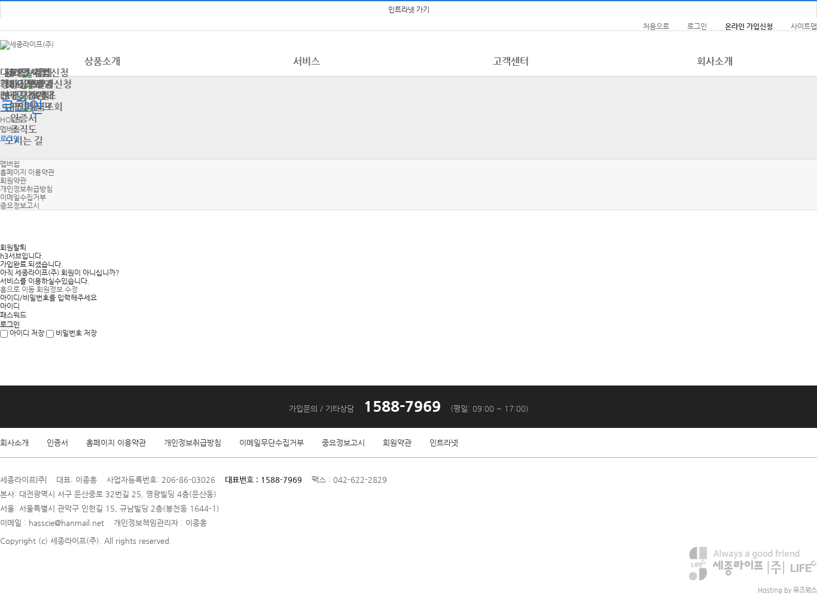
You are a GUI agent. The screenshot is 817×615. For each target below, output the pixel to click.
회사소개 (14, 442)
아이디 (10, 306)
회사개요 (24, 84)
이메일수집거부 (23, 197)
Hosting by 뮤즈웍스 (787, 590)
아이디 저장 (26, 333)
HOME (11, 119)
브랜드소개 (23, 95)
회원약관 (13, 180)
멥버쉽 (10, 129)
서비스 (306, 61)
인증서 (57, 442)
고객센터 (511, 61)
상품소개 (102, 61)
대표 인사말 (23, 72)
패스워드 (13, 315)
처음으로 (656, 26)
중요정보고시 (19, 205)
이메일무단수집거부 (271, 442)
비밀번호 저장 (75, 333)
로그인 (697, 26)
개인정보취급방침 (26, 189)
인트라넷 (443, 442)
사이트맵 (804, 26)
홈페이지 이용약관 (27, 172)
